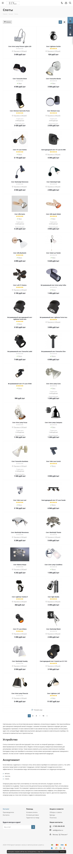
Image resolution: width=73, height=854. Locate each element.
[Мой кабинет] (66, 3)
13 (43, 716)
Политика (53, 818)
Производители (8, 812)
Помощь (29, 809)
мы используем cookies (51, 852)
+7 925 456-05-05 (59, 826)
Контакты (6, 815)
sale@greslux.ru (58, 830)
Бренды (52, 815)
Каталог (6, 809)
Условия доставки (32, 815)
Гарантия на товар (32, 818)
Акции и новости (56, 809)
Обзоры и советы (56, 812)
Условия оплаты (32, 812)
